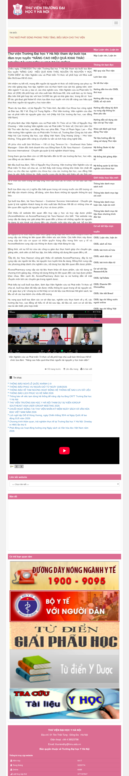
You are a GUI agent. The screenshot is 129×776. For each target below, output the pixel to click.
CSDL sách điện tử (103, 256)
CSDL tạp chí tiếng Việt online (105, 310)
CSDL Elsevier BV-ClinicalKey (103, 286)
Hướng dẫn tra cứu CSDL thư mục (106, 91)
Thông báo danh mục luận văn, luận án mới (104, 203)
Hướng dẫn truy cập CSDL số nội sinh (103, 100)
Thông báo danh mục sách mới (104, 185)
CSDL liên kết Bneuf (103, 293)
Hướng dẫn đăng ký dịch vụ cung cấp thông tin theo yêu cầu (106, 110)
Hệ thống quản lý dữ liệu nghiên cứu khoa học (106, 167)
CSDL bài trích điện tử (104, 262)
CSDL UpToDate (101, 277)
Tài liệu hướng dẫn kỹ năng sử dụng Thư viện (105, 139)
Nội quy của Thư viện (104, 70)
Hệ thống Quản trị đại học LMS (104, 149)
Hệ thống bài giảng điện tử (105, 158)
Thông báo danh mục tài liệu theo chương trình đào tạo (106, 213)
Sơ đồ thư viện (101, 83)
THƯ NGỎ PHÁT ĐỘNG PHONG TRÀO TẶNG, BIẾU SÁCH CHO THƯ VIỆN (47, 37)
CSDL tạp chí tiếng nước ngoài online (106, 301)
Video (97, 320)
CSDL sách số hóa (103, 243)
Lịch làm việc (100, 76)
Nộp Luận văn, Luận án (105, 55)
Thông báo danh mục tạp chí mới (106, 194)
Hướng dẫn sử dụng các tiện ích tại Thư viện (105, 121)
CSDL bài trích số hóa (104, 249)
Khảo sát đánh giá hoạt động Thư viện (105, 130)
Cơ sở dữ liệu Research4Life (100, 270)
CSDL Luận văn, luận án (105, 237)
